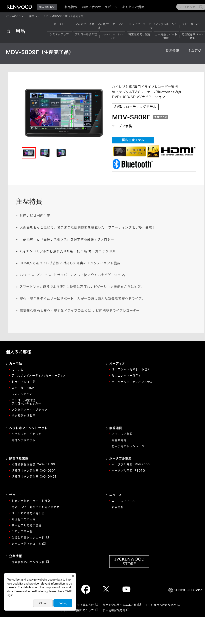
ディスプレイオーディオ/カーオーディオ (99, 26)
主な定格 (194, 50)
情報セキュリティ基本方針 (77, 605)
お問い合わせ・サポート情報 (31, 500)
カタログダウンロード (26, 543)
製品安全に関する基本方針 (120, 605)
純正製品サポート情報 (193, 36)
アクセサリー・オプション (29, 409)
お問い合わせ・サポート (99, 6)
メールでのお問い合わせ (28, 513)
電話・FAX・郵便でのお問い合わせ (36, 507)
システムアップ (59, 34)
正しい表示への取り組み (160, 605)
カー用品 (29, 16)
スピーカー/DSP (193, 24)
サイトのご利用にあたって (77, 610)
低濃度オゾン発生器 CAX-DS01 (34, 470)
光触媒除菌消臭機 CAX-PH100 (33, 464)
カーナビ (43, 16)
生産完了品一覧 (22, 531)
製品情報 (172, 50)
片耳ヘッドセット (23, 440)
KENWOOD (13, 16)
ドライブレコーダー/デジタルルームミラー (153, 26)
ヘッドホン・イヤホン (26, 434)
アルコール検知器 (86, 34)
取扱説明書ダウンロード (28, 537)
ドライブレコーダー (25, 381)
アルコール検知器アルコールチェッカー (26, 402)
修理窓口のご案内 (24, 519)
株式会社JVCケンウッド (28, 562)
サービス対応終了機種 (27, 525)
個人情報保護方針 (114, 610)
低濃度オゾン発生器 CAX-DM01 (34, 476)
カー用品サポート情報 (166, 36)
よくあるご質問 (133, 6)
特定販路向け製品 (139, 34)
